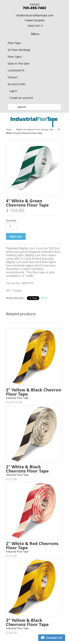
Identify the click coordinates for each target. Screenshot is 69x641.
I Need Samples (35, 20)
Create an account (21, 98)
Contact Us (53, 637)
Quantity (11, 220)
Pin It (44, 297)
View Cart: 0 (35, 25)
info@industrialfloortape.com (34, 15)
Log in (13, 91)
